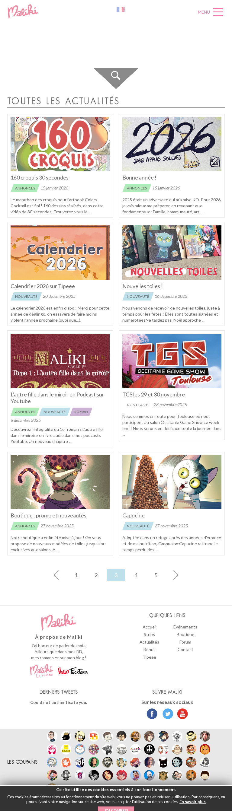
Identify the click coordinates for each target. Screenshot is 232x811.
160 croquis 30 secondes (40, 177)
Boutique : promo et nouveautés (48, 515)
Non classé (137, 404)
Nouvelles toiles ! (142, 286)
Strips (149, 634)
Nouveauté (26, 296)
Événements (185, 626)
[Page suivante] (176, 575)
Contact (185, 649)
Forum (185, 641)
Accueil (149, 626)
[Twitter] (166, 714)
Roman (81, 411)
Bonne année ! (139, 177)
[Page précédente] (56, 575)
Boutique (185, 634)
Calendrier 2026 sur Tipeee (43, 286)
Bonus (149, 649)
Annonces (25, 188)
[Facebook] (152, 714)
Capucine (133, 515)
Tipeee (149, 657)
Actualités (149, 641)
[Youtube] (181, 714)
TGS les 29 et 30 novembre (153, 394)
